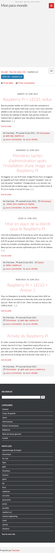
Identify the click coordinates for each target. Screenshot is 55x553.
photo (4, 504)
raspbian (31, 204)
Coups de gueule (8, 413)
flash (4, 463)
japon (4, 479)
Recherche (7, 392)
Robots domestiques (10, 426)
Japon (4, 418)
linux (15, 204)
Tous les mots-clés (17, 72)
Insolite (5, 438)
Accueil (4, 72)
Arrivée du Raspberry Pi (27, 336)
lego (12, 136)
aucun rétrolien (32, 139)
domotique (6, 454)
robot (4, 520)
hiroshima (6, 471)
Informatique (44, 133)
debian (9, 204)
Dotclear (16, 550)
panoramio (6, 500)
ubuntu (5, 525)
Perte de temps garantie (11, 434)
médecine (6, 492)
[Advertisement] (27, 38)
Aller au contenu (19, 1)
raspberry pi (19, 136)
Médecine (6, 430)
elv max (5, 459)
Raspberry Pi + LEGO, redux (27, 99)
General (41, 263)
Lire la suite (6, 126)
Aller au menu (27, 1)
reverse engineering (9, 516)
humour (5, 475)
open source (30, 369)
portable (5, 508)
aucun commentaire (14, 139)
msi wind (5, 496)
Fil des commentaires (26, 83)
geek (7, 136)
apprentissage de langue (11, 450)
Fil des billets (8, 83)
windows (5, 529)
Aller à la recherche (35, 1)
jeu (3, 483)
